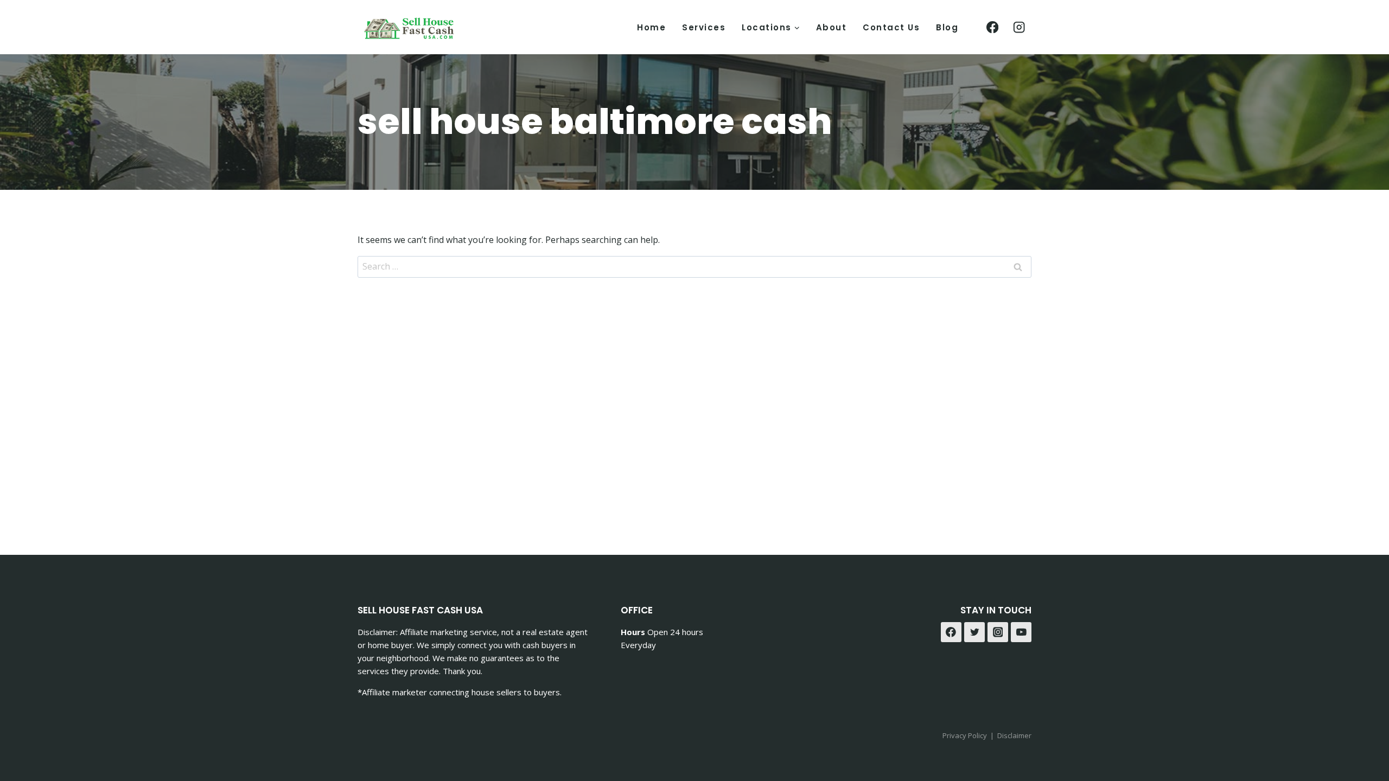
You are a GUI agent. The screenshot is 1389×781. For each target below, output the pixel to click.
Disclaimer (1014, 735)
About (831, 27)
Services (703, 27)
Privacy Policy (964, 735)
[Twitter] (974, 632)
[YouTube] (1021, 632)
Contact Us (891, 27)
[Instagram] (1019, 27)
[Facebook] (992, 27)
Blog (947, 27)
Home (651, 27)
